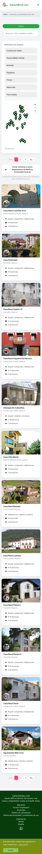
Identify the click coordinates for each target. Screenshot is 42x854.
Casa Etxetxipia (10, 260)
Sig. (31, 159)
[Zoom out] (35, 107)
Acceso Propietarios (21, 807)
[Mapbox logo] (9, 148)
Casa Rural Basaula (11, 506)
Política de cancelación (21, 813)
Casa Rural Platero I (12, 605)
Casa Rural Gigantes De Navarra (17, 358)
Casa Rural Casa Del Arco (14, 211)
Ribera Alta (11, 87)
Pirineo (9, 80)
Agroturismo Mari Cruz (13, 753)
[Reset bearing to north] (35, 110)
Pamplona (10, 72)
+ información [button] (23, 844)
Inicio (5, 14)
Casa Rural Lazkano (12, 556)
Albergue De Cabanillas (13, 408)
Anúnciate (21, 810)
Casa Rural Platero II (12, 654)
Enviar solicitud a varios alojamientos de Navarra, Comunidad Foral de (22, 169)
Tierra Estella (12, 94)
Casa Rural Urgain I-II (12, 309)
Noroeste (10, 65)
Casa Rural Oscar (11, 703)
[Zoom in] (35, 104)
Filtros (21, 26)
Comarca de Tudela (14, 50)
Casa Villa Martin (11, 457)
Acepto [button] (10, 850)
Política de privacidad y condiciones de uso (21, 815)
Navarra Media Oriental (15, 58)
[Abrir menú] (38, 5)
